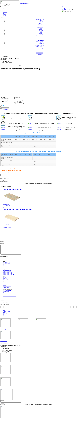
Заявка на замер (6, 291)
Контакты (5, 15)
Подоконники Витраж (7, 273)
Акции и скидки (6, 9)
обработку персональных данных (46, 183)
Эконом (41, 34)
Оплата (4, 10)
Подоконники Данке (7, 270)
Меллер (40, 29)
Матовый (41, 48)
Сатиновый (41, 49)
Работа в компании (7, 286)
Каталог (4, 14)
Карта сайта (5, 294)
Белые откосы (41, 37)
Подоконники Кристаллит (8, 274)
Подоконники (40, 27)
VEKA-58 (41, 20)
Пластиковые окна (40, 19)
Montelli (41, 33)
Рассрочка (5, 293)
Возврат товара (6, 287)
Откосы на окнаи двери (39, 36)
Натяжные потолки (40, 47)
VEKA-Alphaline (41, 24)
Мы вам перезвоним (7, 290)
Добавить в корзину (7, 207)
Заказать (5, 110)
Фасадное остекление (39, 45)
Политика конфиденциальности (9, 296)
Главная (2, 65)
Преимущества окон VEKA (41, 25)
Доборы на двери (40, 40)
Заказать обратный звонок (24, 3)
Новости (4, 285)
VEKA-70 (41, 21)
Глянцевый (41, 50)
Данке (41, 28)
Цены (4, 13)
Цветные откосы (41, 38)
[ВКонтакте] (2, 105)
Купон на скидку (39, 53)
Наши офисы (5, 292)
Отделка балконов (39, 46)
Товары (6, 65)
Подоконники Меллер (7, 271)
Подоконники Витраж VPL (8, 272)
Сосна (41, 42)
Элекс (41, 32)
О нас (4, 8)
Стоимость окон (6, 265)
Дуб (41, 44)
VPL (41, 31)
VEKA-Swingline (40, 22)
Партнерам (5, 12)
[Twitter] (4, 105)
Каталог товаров (39, 52)
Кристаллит (40, 30)
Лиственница (41, 43)
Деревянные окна (39, 41)
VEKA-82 (41, 23)
